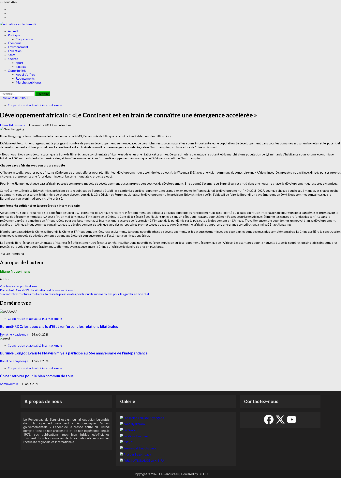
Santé (11, 55)
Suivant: (74, 294)
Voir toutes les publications (18, 286)
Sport (19, 62)
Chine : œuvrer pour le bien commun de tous (37, 376)
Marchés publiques (29, 82)
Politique (14, 35)
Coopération (24, 39)
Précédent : (37, 290)
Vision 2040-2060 (14, 98)
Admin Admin (9, 384)
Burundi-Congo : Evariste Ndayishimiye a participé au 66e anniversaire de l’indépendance (74, 353)
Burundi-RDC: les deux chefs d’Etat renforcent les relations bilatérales (59, 326)
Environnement (18, 47)
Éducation (15, 51)
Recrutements (25, 78)
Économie (14, 43)
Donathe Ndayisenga (14, 334)
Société (13, 58)
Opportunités (17, 70)
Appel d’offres (25, 74)
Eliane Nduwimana (13, 125)
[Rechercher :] (17, 93)
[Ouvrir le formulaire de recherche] (1, 89)
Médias (21, 66)
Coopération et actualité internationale (35, 105)
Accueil (13, 31)
